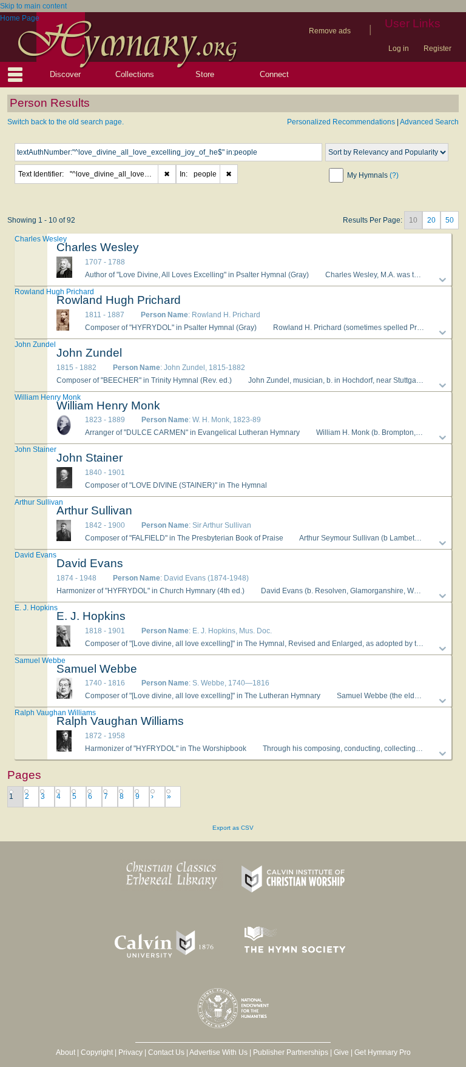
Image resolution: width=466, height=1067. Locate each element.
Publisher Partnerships (290, 1052)
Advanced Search (429, 122)
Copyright (97, 1052)
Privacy (130, 1052)
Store (204, 74)
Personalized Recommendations (341, 122)
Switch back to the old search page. (65, 122)
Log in (398, 48)
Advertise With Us (218, 1052)
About (65, 1052)
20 (431, 220)
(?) (394, 175)
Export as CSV (233, 827)
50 (449, 220)
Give (341, 1052)
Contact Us (166, 1052)
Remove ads (330, 31)
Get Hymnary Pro (382, 1052)
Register (437, 48)
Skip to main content (33, 6)
